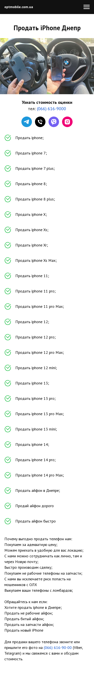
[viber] (54, 122)
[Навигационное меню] (87, 7)
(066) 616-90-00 (58, 647)
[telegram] (26, 122)
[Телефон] (40, 122)
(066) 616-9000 (51, 109)
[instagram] (67, 122)
